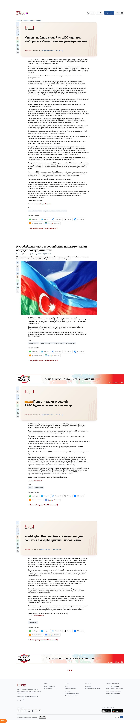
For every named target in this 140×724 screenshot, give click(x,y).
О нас (66, 686)
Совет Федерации (70, 343)
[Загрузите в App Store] (106, 711)
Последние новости (49, 686)
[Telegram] (32, 710)
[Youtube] (29, 710)
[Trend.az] (22, 13)
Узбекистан (32, 211)
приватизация (39, 487)
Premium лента (48, 688)
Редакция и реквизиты (71, 688)
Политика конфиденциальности (114, 688)
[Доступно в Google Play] (117, 711)
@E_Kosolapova (39, 615)
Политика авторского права (113, 691)
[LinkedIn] (36, 710)
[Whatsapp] (18, 710)
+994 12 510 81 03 (21, 698)
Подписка (88, 686)
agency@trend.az (21, 700)
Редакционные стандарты (72, 693)
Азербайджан (33, 622)
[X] (25, 710)
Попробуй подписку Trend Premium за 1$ (44, 228)
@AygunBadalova (45, 204)
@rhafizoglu (38, 480)
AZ (118, 717)
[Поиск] (88, 13)
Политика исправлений (71, 695)
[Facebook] (21, 710)
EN (115, 717)
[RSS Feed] (39, 710)
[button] (17, 24)
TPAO (30, 487)
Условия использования (112, 686)
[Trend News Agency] (21, 685)
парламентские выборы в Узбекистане (54, 211)
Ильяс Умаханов (57, 343)
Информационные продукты (93, 688)
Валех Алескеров (45, 343)
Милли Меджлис (33, 343)
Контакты (67, 691)
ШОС (39, 211)
